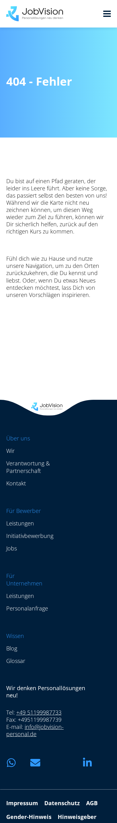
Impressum (22, 803)
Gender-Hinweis (28, 816)
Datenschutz (62, 803)
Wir (10, 450)
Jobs (11, 548)
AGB (92, 803)
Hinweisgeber (77, 816)
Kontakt (16, 483)
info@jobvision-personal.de (35, 730)
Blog (11, 648)
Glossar (15, 661)
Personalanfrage (27, 608)
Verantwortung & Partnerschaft (28, 466)
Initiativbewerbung (29, 535)
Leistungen (20, 523)
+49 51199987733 (38, 712)
